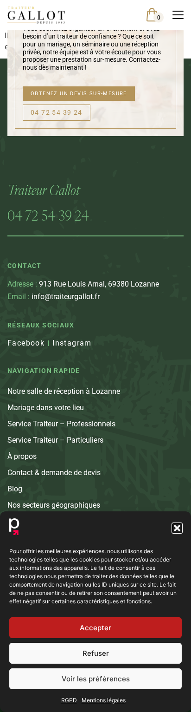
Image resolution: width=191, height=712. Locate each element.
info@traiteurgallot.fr (53, 296)
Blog (14, 488)
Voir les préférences (96, 678)
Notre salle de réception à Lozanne (63, 391)
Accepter (95, 627)
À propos (22, 456)
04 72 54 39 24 (48, 215)
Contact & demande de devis (54, 472)
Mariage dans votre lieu (45, 407)
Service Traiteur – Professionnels (61, 423)
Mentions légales (104, 700)
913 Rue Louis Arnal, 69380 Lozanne (83, 284)
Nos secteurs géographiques (53, 505)
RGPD (69, 700)
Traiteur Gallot (43, 190)
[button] (177, 528)
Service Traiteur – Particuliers (55, 440)
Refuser (96, 653)
